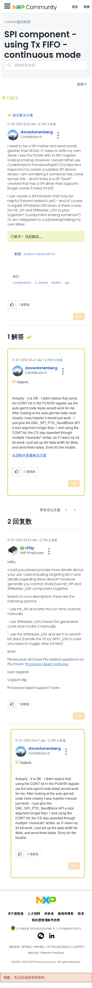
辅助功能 (33, 953)
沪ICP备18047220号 (69, 928)
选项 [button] (80, 84)
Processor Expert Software (46, 664)
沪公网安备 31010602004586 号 (35, 928)
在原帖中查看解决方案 (29, 455)
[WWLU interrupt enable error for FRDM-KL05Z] (67, 510)
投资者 (49, 913)
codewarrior (22, 282)
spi (67, 282)
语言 (75, 7)
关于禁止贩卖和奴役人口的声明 (65, 947)
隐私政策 (14, 947)
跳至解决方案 (23, 115)
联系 (81, 913)
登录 (87, 7)
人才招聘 (34, 913)
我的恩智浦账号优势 (46, 920)
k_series (41, 282)
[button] (58, 135)
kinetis (56, 282)
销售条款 (39, 947)
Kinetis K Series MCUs (39, 254)
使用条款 (27, 947)
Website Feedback (52, 953)
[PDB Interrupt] (74, 510)
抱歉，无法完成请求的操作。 (26, 977)
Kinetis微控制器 (18, 21)
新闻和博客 (66, 913)
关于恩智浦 (16, 913)
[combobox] (46, 65)
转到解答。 (33, 236)
